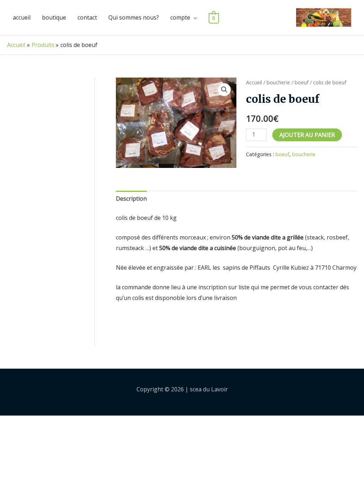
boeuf (302, 82)
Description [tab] (131, 198)
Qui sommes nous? (133, 17)
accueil (22, 17)
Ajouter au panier (307, 135)
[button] (224, 89)
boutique (54, 17)
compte (180, 17)
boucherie (278, 82)
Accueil (254, 82)
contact (87, 17)
